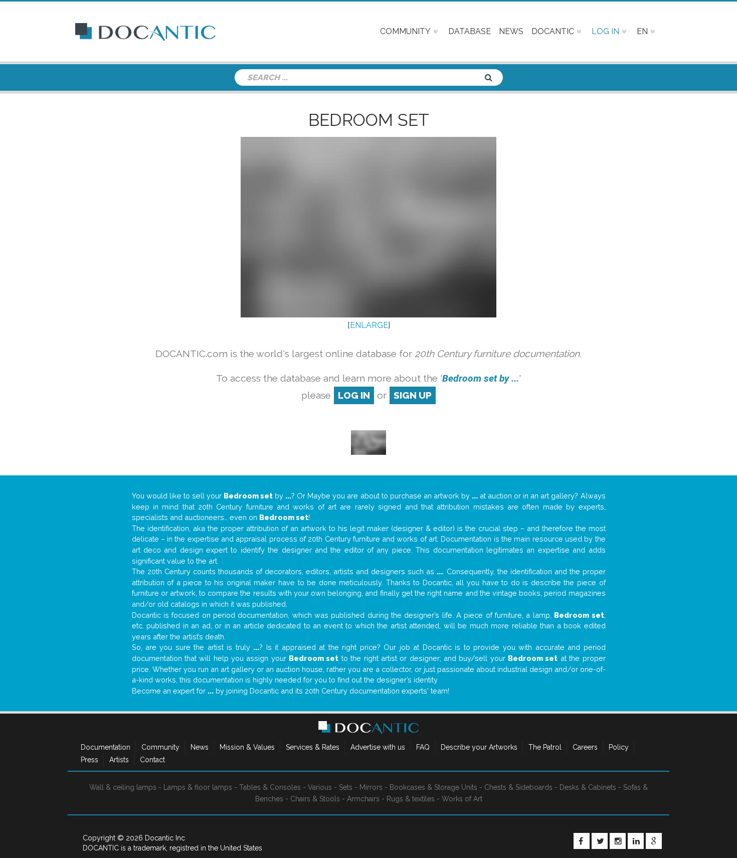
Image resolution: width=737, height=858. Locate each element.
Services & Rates (312, 747)
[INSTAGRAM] (618, 841)
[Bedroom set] (368, 441)
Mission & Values (247, 747)
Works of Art (462, 799)
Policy (619, 747)
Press (89, 760)
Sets (345, 787)
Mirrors (371, 787)
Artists (119, 760)
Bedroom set (368, 120)
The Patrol (545, 747)
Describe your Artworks (479, 747)
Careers (585, 747)
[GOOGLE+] (654, 841)
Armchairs (363, 799)
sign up (413, 395)
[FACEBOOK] (582, 841)
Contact (152, 760)
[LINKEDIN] (636, 841)
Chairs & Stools (315, 799)
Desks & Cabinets (588, 787)
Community (160, 747)
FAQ (423, 747)
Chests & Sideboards (518, 787)
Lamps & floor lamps (197, 787)
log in (354, 395)
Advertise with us (377, 747)
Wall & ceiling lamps (122, 787)
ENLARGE (369, 325)
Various (320, 787)
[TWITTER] (600, 841)
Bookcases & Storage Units (433, 787)
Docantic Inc (165, 838)
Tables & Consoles (270, 787)
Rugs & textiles (411, 799)
